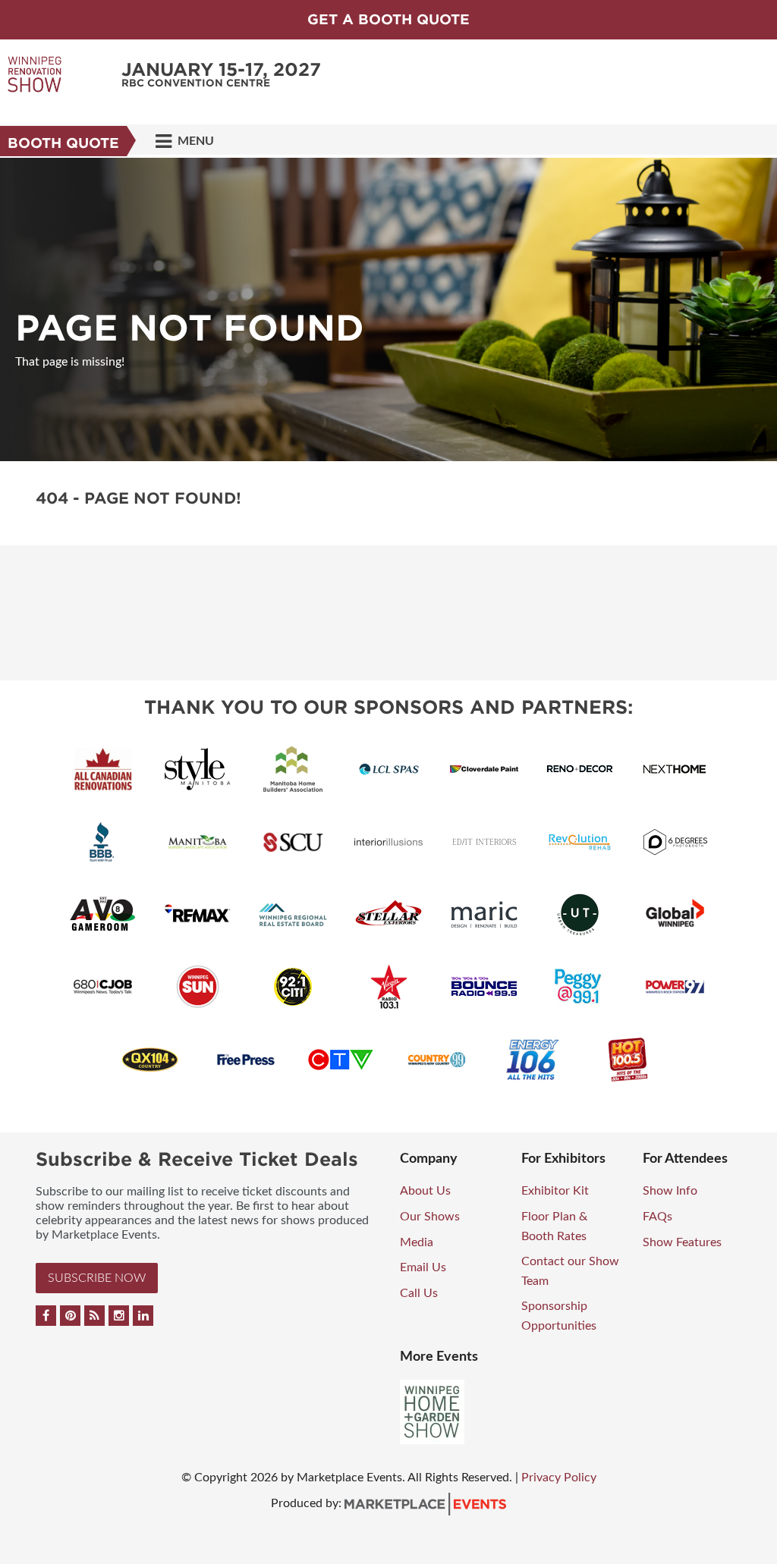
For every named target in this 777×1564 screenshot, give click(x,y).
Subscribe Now (97, 1278)
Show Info (670, 1191)
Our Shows (430, 1217)
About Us (425, 1191)
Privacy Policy (558, 1477)
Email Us (423, 1267)
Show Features (682, 1242)
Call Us (419, 1293)
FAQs (657, 1217)
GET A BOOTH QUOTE (388, 19)
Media (416, 1242)
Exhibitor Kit (555, 1191)
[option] (388, 309)
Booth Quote (63, 143)
